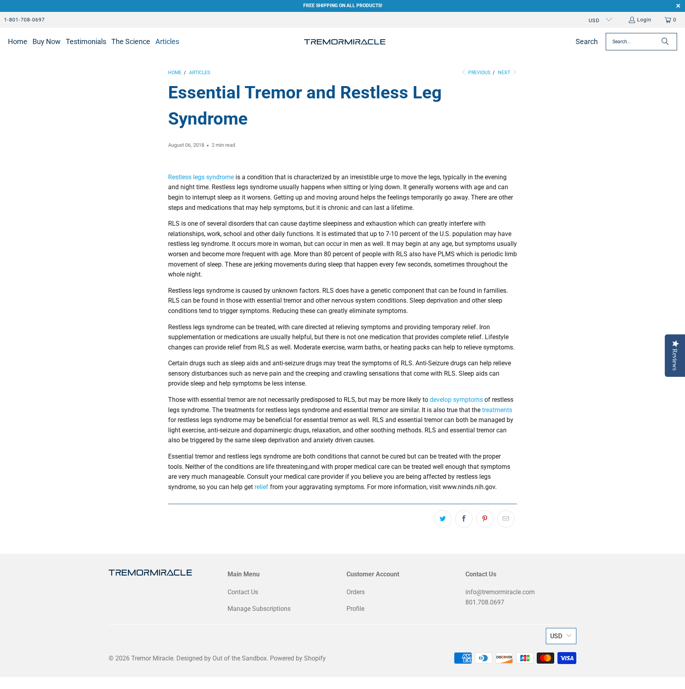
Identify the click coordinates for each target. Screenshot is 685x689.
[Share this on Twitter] (443, 519)
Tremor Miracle (152, 658)
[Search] (665, 41)
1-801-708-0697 (24, 20)
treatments (497, 410)
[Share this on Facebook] (464, 519)
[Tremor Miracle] (344, 42)
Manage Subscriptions (259, 608)
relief (261, 487)
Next (504, 72)
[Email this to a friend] (506, 519)
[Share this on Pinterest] (485, 519)
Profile (355, 608)
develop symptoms (456, 399)
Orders (355, 592)
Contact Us (243, 592)
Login (644, 20)
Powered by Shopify (298, 658)
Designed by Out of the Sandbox (221, 658)
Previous (478, 72)
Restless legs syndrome (201, 177)
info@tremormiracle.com (500, 592)
